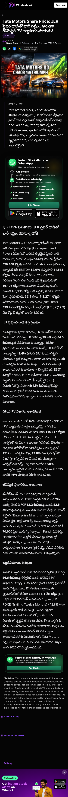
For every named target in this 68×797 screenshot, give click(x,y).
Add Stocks (34, 205)
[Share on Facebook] (14, 48)
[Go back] (2, 15)
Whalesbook (24, 5)
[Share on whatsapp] (4, 48)
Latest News (11, 716)
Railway (8, 763)
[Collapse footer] (64, 772)
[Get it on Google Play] (21, 213)
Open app (60, 5)
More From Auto (14, 735)
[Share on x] (9, 48)
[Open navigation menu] (4, 5)
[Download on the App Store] (47, 213)
